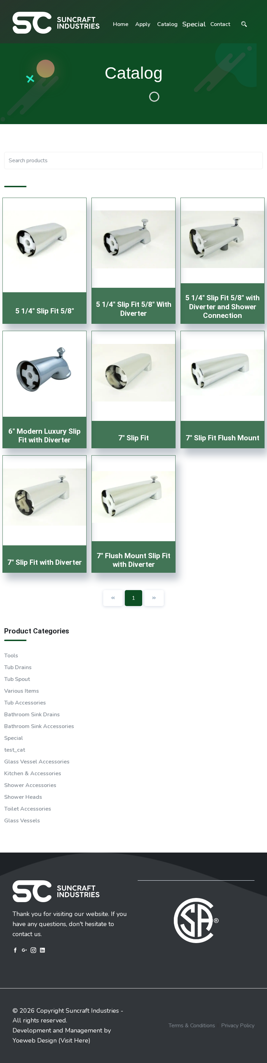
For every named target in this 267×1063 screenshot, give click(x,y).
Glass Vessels (22, 820)
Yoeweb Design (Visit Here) (51, 1040)
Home (120, 24)
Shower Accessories (30, 785)
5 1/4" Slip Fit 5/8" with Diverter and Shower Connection (222, 306)
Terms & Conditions (192, 1025)
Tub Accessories (25, 703)
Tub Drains (18, 667)
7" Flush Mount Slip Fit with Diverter (133, 560)
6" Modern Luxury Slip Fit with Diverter (44, 435)
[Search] (244, 24)
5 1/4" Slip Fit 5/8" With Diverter (133, 308)
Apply (142, 24)
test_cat (14, 750)
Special (194, 24)
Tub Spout (17, 679)
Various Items (21, 691)
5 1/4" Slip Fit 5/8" (44, 311)
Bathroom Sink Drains (32, 714)
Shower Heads (23, 797)
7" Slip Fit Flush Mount (222, 438)
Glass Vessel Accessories (37, 762)
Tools (11, 655)
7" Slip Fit (133, 438)
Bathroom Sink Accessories (39, 726)
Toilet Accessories (27, 809)
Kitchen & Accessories (32, 773)
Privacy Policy (237, 1025)
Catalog (167, 24)
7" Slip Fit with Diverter (44, 562)
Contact (220, 24)
